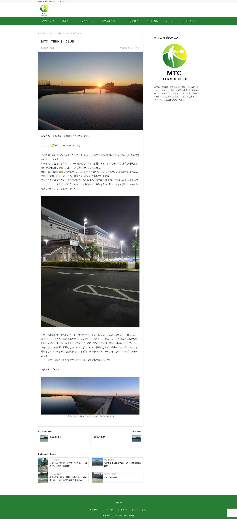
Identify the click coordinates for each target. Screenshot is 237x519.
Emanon (131, 515)
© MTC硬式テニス (110, 515)
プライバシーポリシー (140, 510)
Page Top (118, 503)
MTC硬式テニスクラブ (130, 48)
